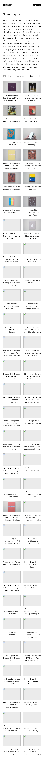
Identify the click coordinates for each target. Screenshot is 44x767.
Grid (32, 76)
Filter (8, 76)
